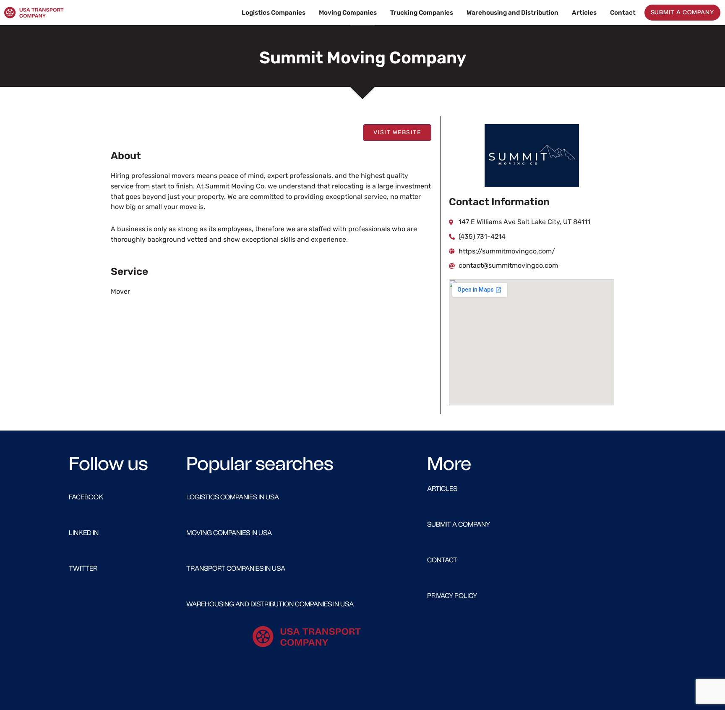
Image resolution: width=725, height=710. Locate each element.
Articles (584, 12)
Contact (623, 12)
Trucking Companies (421, 12)
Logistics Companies (273, 12)
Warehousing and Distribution (512, 12)
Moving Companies (348, 12)
